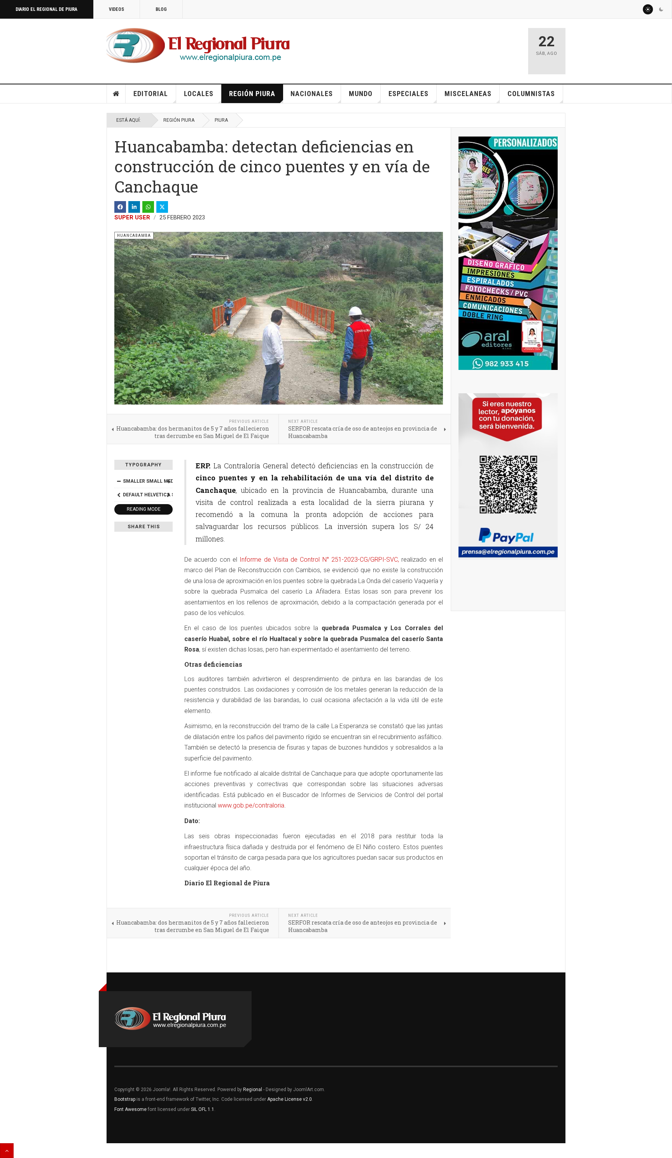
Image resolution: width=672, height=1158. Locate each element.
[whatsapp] (148, 207)
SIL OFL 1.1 (202, 1109)
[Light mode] (648, 9)
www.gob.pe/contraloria (251, 805)
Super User (132, 217)
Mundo (361, 93)
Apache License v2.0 (289, 1099)
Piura (221, 120)
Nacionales (311, 93)
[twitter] (162, 207)
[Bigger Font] (168, 481)
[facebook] (120, 207)
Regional (252, 1089)
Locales (199, 93)
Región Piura (252, 93)
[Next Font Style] (168, 495)
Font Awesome (130, 1109)
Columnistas (531, 93)
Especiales (408, 93)
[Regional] (198, 46)
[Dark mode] (661, 9)
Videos (116, 9)
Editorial (150, 93)
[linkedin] (134, 207)
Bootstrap (124, 1099)
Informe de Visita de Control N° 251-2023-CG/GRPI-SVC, (319, 559)
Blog (161, 9)
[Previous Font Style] (118, 495)
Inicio (116, 93)
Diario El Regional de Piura (46, 9)
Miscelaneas (468, 93)
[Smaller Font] (118, 481)
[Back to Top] (7, 1150)
